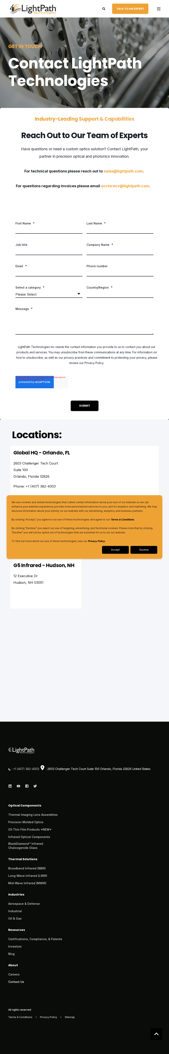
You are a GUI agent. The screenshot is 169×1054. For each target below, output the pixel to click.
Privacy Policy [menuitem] (49, 1017)
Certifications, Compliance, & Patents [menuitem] (35, 939)
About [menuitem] (13, 965)
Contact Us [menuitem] (16, 982)
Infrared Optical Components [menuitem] (29, 837)
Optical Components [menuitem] (24, 806)
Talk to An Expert (130, 8)
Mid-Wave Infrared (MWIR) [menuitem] (27, 883)
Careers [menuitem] (14, 974)
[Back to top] (156, 1034)
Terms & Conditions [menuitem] (20, 1017)
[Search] (104, 8)
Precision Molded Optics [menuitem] (25, 822)
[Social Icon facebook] (27, 786)
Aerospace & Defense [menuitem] (24, 903)
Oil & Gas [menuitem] (15, 918)
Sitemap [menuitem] (70, 1017)
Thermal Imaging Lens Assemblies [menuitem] (33, 814)
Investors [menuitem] (15, 946)
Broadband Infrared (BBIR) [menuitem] (27, 868)
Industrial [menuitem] (15, 911)
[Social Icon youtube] (18, 786)
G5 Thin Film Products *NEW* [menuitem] (30, 829)
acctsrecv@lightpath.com (125, 186)
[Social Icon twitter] (34, 786)
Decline (144, 549)
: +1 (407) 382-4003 (25, 769)
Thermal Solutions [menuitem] (22, 859)
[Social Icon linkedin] (11, 786)
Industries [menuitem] (16, 895)
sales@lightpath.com (123, 171)
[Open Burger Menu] (159, 8)
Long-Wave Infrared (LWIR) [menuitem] (27, 875)
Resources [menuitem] (16, 930)
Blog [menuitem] (11, 954)
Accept (115, 549)
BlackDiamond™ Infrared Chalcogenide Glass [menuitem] (25, 845)
